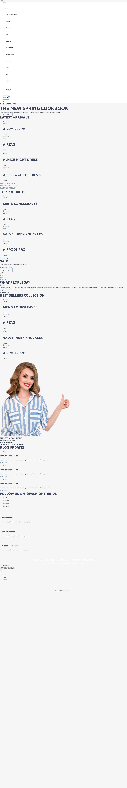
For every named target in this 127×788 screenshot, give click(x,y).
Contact (5, 579)
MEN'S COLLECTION (7, 183)
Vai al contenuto (4, 0)
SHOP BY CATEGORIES (11, 14)
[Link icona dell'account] (3, 102)
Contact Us (9, 41)
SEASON (8, 80)
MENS (7, 67)
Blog (7, 34)
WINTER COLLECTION (8, 187)
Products (8, 21)
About (4, 577)
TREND (7, 74)
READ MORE (3, 462)
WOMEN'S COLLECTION (8, 185)
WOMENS (8, 61)
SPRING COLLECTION (8, 189)
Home (7, 8)
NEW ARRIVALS (10, 54)
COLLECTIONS (9, 47)
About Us (8, 28)
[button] (63, 571)
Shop (4, 575)
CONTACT (8, 89)
